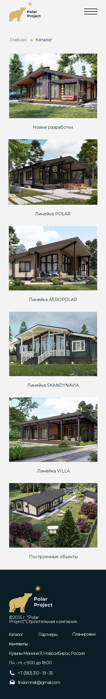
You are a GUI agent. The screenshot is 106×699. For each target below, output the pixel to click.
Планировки (83, 634)
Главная (18, 39)
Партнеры (47, 634)
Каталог (16, 634)
